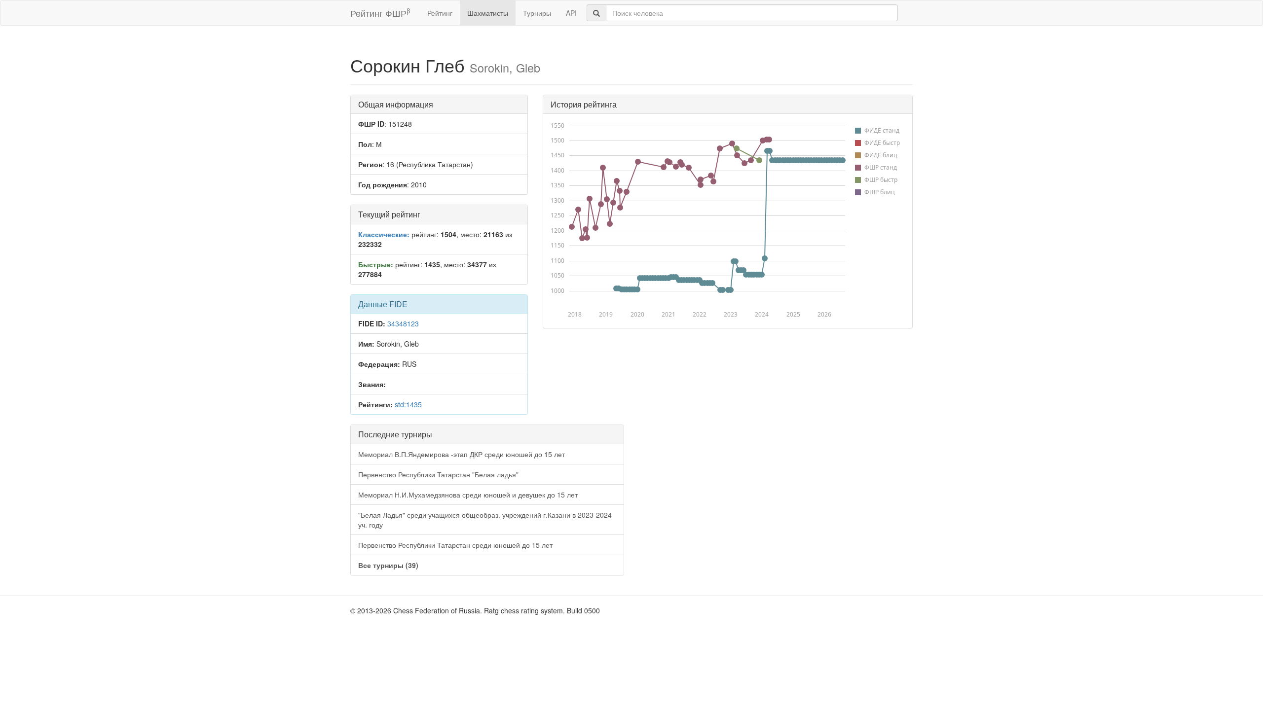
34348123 (403, 323)
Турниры (537, 13)
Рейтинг (439, 13)
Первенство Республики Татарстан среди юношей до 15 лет (455, 545)
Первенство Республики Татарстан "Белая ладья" (438, 474)
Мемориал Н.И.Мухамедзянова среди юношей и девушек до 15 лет (468, 494)
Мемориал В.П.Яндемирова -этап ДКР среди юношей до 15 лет (461, 454)
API (571, 13)
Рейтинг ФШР (380, 12)
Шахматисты (487, 13)
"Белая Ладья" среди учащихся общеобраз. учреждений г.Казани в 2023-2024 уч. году (485, 520)
